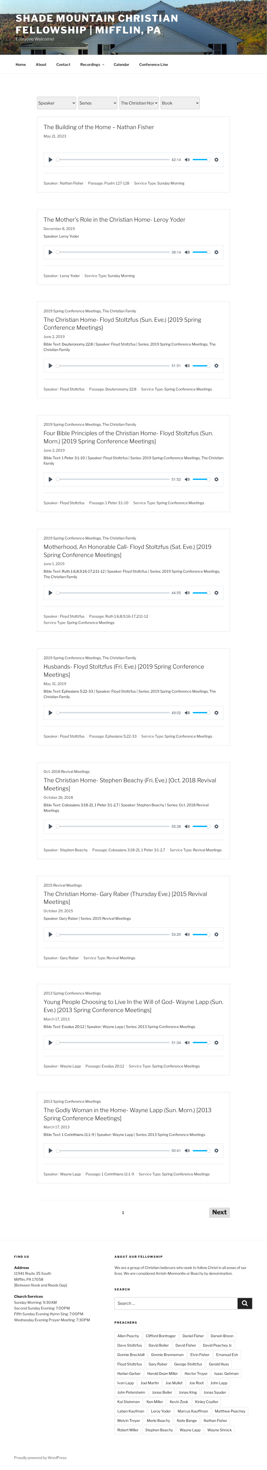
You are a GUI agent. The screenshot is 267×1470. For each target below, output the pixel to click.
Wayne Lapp (70, 1066)
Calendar (121, 64)
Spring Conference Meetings (188, 389)
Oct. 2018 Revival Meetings (67, 771)
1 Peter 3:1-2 (105, 805)
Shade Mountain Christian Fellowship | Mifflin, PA (97, 24)
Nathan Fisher (71, 183)
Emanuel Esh (227, 1354)
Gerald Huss (219, 1364)
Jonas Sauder (215, 1392)
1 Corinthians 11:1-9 (78, 1134)
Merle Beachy (158, 1420)
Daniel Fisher (193, 1336)
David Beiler (159, 1345)
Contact (63, 64)
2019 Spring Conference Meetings (72, 311)
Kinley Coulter (206, 1401)
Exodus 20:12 (73, 1026)
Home (21, 64)
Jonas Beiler (162, 1392)
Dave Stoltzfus (129, 1345)
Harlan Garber (129, 1373)
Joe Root (196, 1383)
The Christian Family (119, 311)
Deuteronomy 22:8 (77, 344)
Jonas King (188, 1392)
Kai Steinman (128, 1401)
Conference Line (153, 64)
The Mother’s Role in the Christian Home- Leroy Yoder (114, 219)
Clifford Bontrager (161, 1336)
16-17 (87, 571)
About (41, 64)
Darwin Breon (222, 1336)
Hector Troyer (196, 1373)
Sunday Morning (170, 183)
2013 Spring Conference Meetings (72, 993)
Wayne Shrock (219, 1430)
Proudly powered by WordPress (40, 1457)
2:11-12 (99, 571)
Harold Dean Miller (162, 1373)
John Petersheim (131, 1392)
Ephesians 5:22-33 (77, 691)
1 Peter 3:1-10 (73, 458)
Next (219, 1212)
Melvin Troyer (128, 1420)
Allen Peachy (128, 1336)
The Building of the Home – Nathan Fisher (99, 127)
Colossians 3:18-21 (77, 805)
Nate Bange (187, 1420)
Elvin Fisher (199, 1354)
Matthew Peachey (230, 1411)
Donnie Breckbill (130, 1354)
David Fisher (185, 1345)
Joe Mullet (174, 1383)
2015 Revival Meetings (63, 885)
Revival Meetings (207, 849)
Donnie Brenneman (167, 1354)
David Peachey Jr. (217, 1345)
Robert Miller (127, 1430)
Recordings (90, 64)
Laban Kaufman (130, 1411)
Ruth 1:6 (69, 571)
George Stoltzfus (188, 1364)
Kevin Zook (179, 1401)
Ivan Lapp (125, 1383)
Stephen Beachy (74, 849)
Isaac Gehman (226, 1373)
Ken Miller (155, 1401)
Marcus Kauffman (193, 1411)
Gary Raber (69, 958)
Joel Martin (150, 1383)
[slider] (113, 159)
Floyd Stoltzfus (72, 389)
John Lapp (218, 1383)
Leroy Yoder (70, 275)
